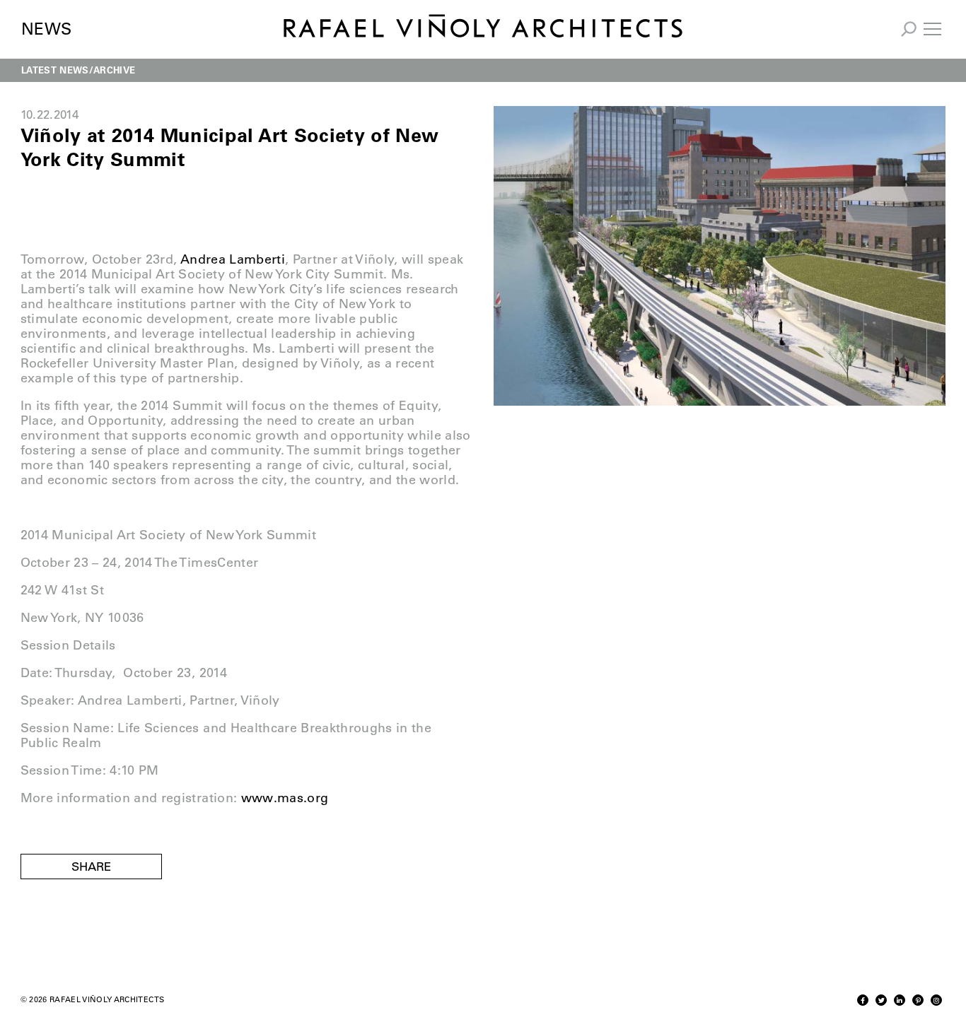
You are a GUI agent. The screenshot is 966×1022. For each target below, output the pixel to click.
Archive (114, 70)
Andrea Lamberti (232, 259)
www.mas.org (285, 798)
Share (91, 866)
